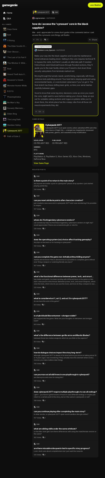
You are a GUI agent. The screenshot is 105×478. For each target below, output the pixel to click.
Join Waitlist (95, 5)
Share (94, 40)
